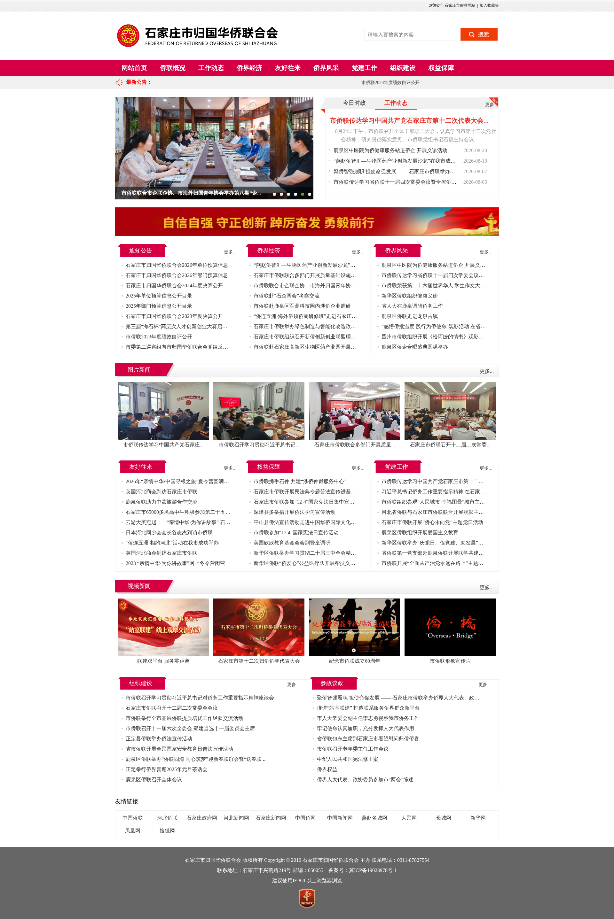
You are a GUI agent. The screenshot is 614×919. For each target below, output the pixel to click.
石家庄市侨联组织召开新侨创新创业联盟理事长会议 (312, 336)
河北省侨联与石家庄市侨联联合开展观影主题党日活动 (443, 512)
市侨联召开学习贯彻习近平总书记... (259, 444)
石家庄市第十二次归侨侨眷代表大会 (259, 661)
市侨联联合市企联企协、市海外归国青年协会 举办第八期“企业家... (329, 285)
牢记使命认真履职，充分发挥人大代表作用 (365, 728)
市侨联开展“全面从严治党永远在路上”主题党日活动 (440, 563)
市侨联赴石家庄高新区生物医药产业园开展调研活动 (312, 347)
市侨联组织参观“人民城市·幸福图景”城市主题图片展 (441, 502)
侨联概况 (172, 67)
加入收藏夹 (489, 5)
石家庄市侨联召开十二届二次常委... (450, 444)
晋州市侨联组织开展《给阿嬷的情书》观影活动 (435, 336)
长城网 (443, 818)
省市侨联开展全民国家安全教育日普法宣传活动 (179, 749)
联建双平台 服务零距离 (163, 661)
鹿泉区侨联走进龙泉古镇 (410, 316)
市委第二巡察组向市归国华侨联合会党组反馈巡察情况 (187, 347)
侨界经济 (249, 67)
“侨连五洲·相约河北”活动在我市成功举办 (172, 542)
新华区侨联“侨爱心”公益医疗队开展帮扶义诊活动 (310, 563)
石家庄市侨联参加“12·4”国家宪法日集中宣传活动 (309, 502)
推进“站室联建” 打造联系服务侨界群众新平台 (368, 708)
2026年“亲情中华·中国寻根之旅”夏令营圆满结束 (180, 481)
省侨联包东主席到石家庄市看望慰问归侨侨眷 (368, 738)
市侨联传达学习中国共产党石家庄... (163, 444)
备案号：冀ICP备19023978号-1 (362, 870)
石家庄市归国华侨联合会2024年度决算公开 (174, 285)
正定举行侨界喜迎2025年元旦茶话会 (167, 769)
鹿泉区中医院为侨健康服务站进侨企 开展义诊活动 (390, 150)
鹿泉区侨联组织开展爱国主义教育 (420, 532)
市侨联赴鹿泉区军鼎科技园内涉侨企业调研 (302, 306)
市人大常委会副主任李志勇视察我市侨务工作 (368, 718)
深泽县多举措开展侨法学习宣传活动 (294, 512)
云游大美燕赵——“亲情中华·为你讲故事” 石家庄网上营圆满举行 (198, 522)
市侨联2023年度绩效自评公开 (381, 82)
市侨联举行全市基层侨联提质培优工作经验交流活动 (184, 718)
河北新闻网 (236, 818)
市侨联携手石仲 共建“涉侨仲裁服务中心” (300, 481)
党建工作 (364, 67)
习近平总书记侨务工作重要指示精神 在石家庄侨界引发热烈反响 (454, 491)
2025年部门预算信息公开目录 (159, 306)
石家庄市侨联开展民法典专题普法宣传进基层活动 (310, 491)
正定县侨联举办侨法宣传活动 (159, 738)
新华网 (478, 818)
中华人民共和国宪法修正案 (347, 759)
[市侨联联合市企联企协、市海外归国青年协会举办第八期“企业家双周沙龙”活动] (214, 148)
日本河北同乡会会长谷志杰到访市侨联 (169, 532)
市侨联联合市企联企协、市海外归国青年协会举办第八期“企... (191, 193)
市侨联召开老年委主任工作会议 (353, 749)
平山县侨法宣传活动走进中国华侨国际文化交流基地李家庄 (320, 522)
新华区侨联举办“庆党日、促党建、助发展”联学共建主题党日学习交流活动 (466, 542)
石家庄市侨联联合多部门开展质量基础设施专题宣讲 (312, 275)
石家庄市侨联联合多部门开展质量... (354, 444)
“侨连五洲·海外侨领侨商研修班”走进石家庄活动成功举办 (318, 316)
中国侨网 (305, 818)
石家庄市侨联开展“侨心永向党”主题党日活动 (432, 522)
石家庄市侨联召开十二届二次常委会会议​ (172, 708)
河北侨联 (167, 818)
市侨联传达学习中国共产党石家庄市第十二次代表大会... (409, 120)
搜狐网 (167, 830)
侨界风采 (326, 67)
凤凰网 (132, 830)
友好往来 (288, 67)
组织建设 (403, 67)
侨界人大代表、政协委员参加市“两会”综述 (365, 779)
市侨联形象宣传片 (450, 661)
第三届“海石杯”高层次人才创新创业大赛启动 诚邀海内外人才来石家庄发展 (210, 326)
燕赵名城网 (374, 818)
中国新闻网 (340, 818)
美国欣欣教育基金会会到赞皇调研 (292, 542)
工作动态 (211, 67)
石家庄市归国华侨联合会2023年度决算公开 (174, 316)
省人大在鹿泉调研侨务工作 (412, 306)
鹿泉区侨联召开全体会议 (154, 779)
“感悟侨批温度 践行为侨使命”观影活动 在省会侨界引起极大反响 (454, 326)
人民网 (409, 818)
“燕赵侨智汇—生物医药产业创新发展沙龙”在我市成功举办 (400, 161)
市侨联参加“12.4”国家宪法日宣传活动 (296, 532)
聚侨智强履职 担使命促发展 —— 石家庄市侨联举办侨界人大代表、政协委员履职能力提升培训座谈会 (448, 171)
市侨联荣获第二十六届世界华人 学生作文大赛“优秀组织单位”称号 (456, 285)
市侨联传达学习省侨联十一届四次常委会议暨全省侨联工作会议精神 (410, 182)
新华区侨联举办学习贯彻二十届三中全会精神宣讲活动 (315, 553)
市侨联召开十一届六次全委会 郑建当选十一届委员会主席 (190, 728)
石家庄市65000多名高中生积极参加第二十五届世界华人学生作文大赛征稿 (209, 512)
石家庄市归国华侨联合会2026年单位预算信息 (177, 265)
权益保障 (441, 67)
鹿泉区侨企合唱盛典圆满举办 (415, 347)
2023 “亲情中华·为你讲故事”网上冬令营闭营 (175, 563)
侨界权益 (327, 769)
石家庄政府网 (201, 818)
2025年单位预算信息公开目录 (159, 295)
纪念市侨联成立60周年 (354, 661)
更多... (491, 104)
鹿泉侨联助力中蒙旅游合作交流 (161, 502)
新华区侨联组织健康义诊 (410, 295)
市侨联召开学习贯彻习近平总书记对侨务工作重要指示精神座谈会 (200, 697)
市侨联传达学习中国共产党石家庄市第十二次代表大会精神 (448, 481)
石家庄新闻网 (271, 818)
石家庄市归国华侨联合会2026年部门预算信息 (177, 275)
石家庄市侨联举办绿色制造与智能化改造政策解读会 (312, 326)
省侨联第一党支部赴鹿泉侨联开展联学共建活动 (435, 553)
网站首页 (134, 67)
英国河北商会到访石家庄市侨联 (161, 491)
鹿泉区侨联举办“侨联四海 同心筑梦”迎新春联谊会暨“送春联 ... (196, 759)
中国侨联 (132, 818)
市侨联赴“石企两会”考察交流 (286, 295)
